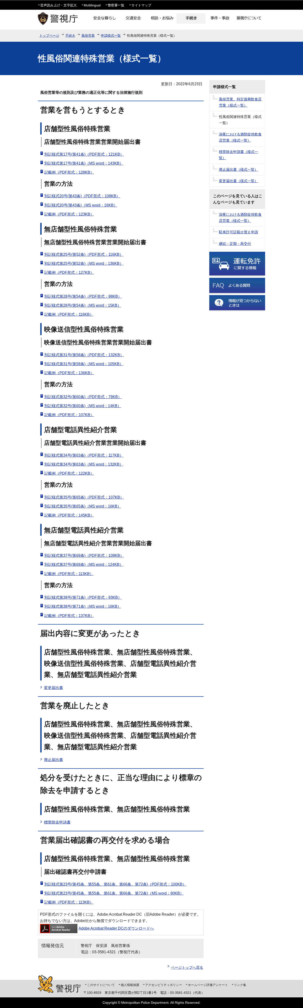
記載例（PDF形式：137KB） (69, 616)
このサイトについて (101, 985)
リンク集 (240, 985)
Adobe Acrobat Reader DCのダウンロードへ (116, 928)
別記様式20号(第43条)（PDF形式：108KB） (82, 196)
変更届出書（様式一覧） (238, 181)
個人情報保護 (130, 985)
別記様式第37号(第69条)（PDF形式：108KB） (84, 556)
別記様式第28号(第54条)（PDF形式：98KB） (83, 296)
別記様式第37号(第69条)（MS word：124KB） (83, 564)
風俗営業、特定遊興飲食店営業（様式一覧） (240, 102)
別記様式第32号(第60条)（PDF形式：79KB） (83, 397)
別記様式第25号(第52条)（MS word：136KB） (83, 263)
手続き (70, 35)
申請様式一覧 (111, 35)
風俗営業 (88, 35)
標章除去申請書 (57, 822)
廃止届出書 (53, 760)
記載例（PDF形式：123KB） (69, 214)
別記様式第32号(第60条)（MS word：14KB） (82, 406)
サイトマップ (141, 5)
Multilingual (92, 5)
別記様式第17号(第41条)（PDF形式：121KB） (84, 154)
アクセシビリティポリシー (163, 985)
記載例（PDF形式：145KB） (69, 515)
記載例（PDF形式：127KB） (69, 272)
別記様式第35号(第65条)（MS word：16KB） (82, 506)
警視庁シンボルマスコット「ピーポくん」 (45, 984)
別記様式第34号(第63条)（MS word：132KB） (83, 464)
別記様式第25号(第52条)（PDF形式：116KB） (83, 254)
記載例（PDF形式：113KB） (69, 574)
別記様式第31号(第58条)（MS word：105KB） (83, 364)
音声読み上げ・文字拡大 (58, 5)
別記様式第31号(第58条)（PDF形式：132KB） (84, 355)
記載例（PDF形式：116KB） (69, 314)
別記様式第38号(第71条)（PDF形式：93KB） (83, 597)
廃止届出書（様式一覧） (238, 169)
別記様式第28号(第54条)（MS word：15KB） (82, 305)
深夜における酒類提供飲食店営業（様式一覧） (240, 137)
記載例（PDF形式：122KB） (69, 473)
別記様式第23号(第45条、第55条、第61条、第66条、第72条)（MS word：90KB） (114, 893)
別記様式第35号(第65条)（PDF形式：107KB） (84, 497)
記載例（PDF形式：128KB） (69, 172)
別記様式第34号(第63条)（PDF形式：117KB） (83, 455)
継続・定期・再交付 (235, 244)
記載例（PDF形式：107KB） (69, 415)
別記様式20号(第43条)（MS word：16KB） (80, 205)
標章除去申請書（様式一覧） (238, 155)
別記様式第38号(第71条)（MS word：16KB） (82, 606)
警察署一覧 (116, 5)
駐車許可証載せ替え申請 (238, 232)
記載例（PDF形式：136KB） (69, 373)
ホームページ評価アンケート (208, 985)
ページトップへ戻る (187, 967)
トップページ (49, 35)
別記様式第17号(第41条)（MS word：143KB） (83, 163)
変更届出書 (53, 688)
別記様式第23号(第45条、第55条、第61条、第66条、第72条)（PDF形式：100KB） (115, 884)
